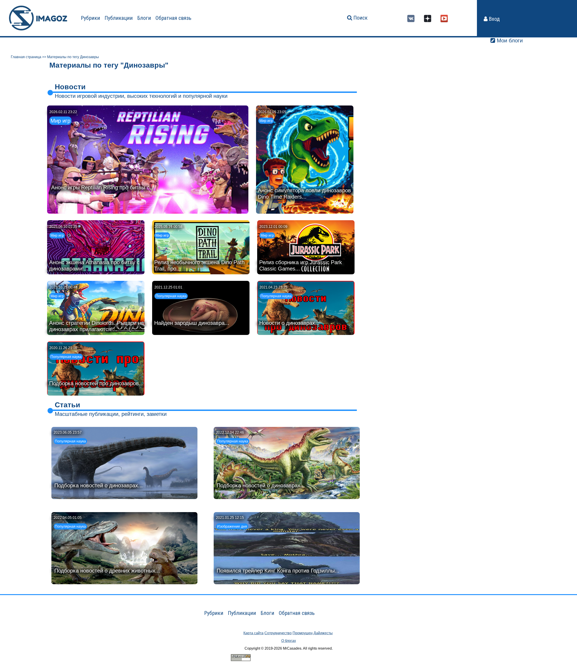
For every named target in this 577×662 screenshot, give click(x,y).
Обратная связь (173, 18)
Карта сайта (253, 633)
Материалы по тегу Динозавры (73, 57)
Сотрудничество (278, 633)
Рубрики (90, 18)
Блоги (144, 18)
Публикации (119, 18)
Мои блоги (509, 40)
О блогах (288, 641)
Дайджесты (323, 633)
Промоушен (303, 633)
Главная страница (26, 57)
